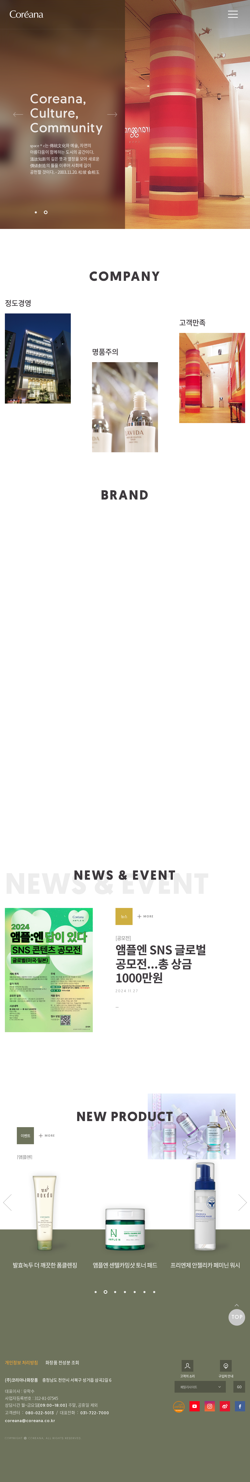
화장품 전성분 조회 (62, 1362)
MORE (148, 916)
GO (239, 1386)
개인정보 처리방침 (21, 1362)
